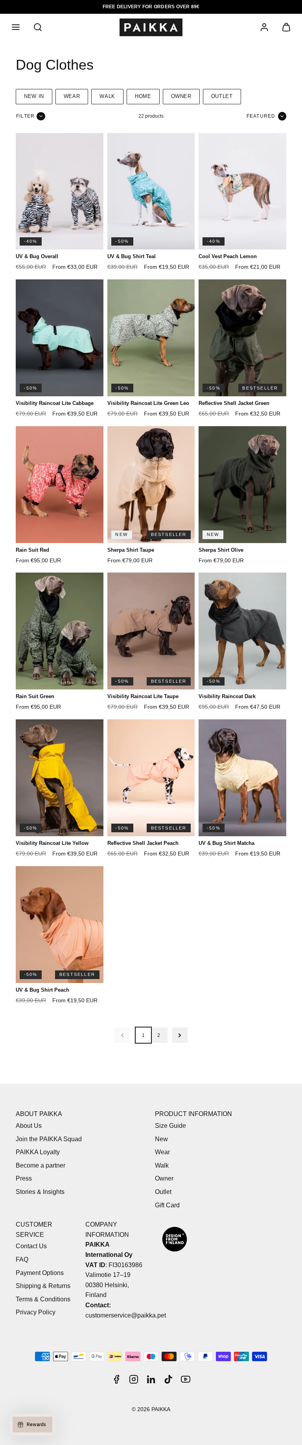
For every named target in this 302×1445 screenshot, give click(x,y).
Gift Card (167, 1205)
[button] (15, 27)
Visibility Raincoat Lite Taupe (143, 696)
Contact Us (31, 1246)
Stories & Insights (40, 1191)
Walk (107, 96)
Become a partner (40, 1165)
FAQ (22, 1259)
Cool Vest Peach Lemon (228, 256)
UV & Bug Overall (37, 256)
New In (34, 96)
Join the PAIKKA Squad (49, 1139)
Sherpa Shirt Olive (221, 550)
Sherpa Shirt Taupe (130, 550)
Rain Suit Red (32, 550)
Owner (181, 96)
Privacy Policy (35, 1312)
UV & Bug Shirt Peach (42, 990)
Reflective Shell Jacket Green (234, 403)
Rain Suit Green (35, 696)
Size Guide (170, 1125)
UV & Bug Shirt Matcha (226, 843)
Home (143, 96)
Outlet (222, 96)
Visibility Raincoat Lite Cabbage (55, 403)
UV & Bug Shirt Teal (131, 256)
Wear (72, 96)
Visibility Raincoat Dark (227, 696)
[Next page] (180, 1035)
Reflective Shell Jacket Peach (143, 843)
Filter (25, 116)
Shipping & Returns (43, 1285)
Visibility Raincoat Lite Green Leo (148, 403)
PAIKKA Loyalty (38, 1152)
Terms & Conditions (43, 1299)
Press (24, 1178)
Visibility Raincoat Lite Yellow (52, 843)
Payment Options (40, 1272)
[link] (264, 27)
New (161, 1139)
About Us (29, 1125)
